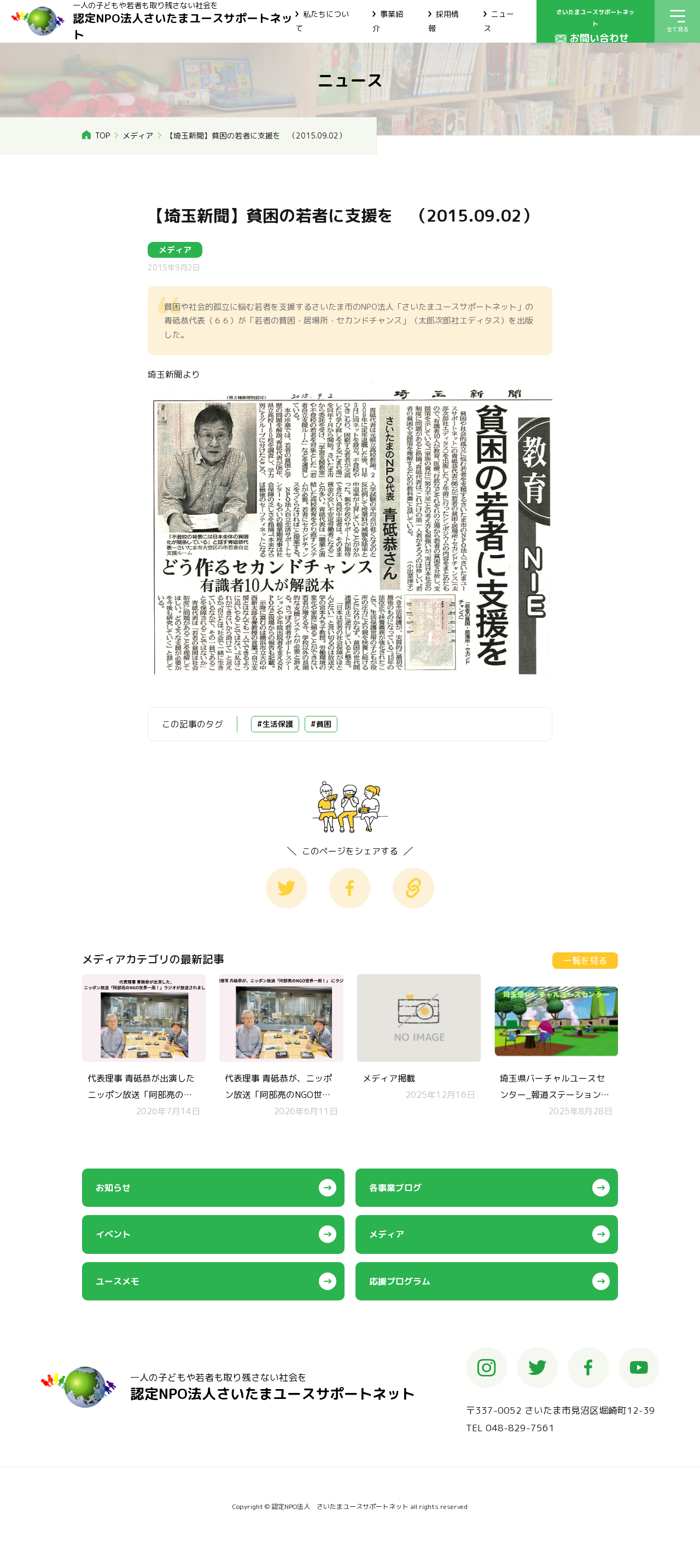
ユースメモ (117, 1281)
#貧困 (321, 724)
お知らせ (113, 1188)
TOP (102, 135)
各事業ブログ (395, 1188)
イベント (113, 1234)
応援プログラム (399, 1281)
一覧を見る (585, 961)
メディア (137, 135)
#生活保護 (275, 724)
